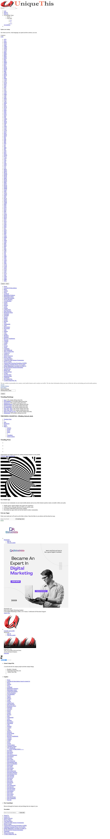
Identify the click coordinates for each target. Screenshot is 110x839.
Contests (9, 739)
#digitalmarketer (8, 404)
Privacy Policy (7, 819)
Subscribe (6, 653)
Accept (2, 384)
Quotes (9, 713)
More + (6, 426)
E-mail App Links (20, 519)
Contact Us (7, 817)
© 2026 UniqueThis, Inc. (10, 834)
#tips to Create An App (10, 411)
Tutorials (9, 737)
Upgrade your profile (9, 631)
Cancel (3, 283)
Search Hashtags (5, 389)
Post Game (10, 792)
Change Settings (5, 386)
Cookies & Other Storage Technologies (14, 822)
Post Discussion (11, 788)
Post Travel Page (11, 797)
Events (9, 429)
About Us (6, 815)
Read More (3, 387)
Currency (3, 35)
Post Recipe (10, 782)
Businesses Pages (11, 706)
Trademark (6, 831)
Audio (8, 700)
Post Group (10, 795)
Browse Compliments (12, 736)
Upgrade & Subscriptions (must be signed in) (18, 681)
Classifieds (10, 435)
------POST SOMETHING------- (15, 749)
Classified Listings (11, 746)
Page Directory (11, 704)
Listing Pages (10, 703)
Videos (9, 697)
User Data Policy (8, 821)
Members (9, 732)
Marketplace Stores (12, 690)
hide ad (9, 541)
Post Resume (10, 787)
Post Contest (10, 794)
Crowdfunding (11, 694)
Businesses (6, 423)
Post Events (10, 765)
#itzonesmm (7, 413)
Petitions (9, 726)
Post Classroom (11, 761)
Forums (9, 701)
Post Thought (10, 776)
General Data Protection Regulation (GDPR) (15, 825)
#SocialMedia (7, 401)
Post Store (9, 758)
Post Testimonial (11, 785)
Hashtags (9, 735)
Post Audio (10, 769)
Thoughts (9, 708)
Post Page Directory (12, 772)
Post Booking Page (12, 762)
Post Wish (9, 779)
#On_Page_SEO (8, 408)
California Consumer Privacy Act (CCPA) (14, 827)
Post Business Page (12, 774)
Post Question (10, 775)
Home (8, 680)
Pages (8, 431)
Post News (10, 753)
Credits (9, 740)
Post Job (9, 800)
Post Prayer (10, 778)
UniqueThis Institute (12, 691)
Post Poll (9, 784)
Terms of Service (8, 818)
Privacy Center (7, 824)
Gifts (8, 724)
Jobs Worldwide (11, 748)
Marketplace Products (12, 688)
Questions (9, 707)
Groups (9, 743)
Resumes (9, 720)
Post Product (10, 756)
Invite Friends (10, 733)
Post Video (10, 766)
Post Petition (10, 791)
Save (7, 283)
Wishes (9, 711)
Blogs (8, 682)
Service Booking (11, 693)
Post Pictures (10, 768)
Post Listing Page (11, 771)
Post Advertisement (12, 755)
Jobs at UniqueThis (9, 832)
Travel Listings (11, 436)
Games (9, 730)
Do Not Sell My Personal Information (13, 830)
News (5, 425)
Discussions (10, 721)
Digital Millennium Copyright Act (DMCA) (15, 828)
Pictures (9, 698)
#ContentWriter (8, 407)
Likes (8, 719)
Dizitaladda (7, 539)
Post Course (10, 759)
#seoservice (7, 403)
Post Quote (10, 781)
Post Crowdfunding (12, 763)
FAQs (8, 742)
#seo (5, 400)
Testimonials (10, 717)
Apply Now (7, 613)
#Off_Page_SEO (8, 410)
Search (3, 393)
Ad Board (9, 687)
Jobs (5, 422)
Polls (8, 716)
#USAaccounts (8, 405)
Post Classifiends (11, 798)
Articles (9, 428)
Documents (10, 723)
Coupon (9, 727)
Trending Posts (7, 419)
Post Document (11, 789)
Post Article (10, 752)
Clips (8, 729)
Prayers (9, 710)
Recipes (9, 714)
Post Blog (9, 750)
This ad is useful (11, 542)
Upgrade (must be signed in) (8, 456)
